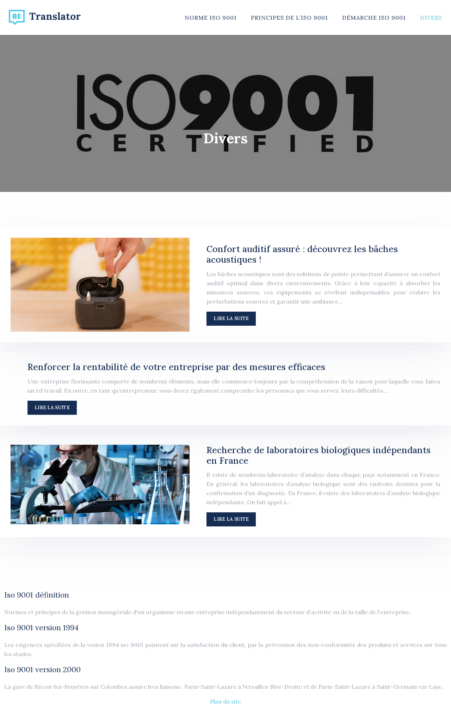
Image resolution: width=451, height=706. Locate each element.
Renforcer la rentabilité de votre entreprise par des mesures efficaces (176, 367)
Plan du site (225, 701)
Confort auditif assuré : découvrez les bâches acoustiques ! (302, 254)
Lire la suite (231, 318)
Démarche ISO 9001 (374, 17)
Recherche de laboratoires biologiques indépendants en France (318, 455)
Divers (431, 17)
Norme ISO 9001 (211, 17)
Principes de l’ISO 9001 (289, 17)
